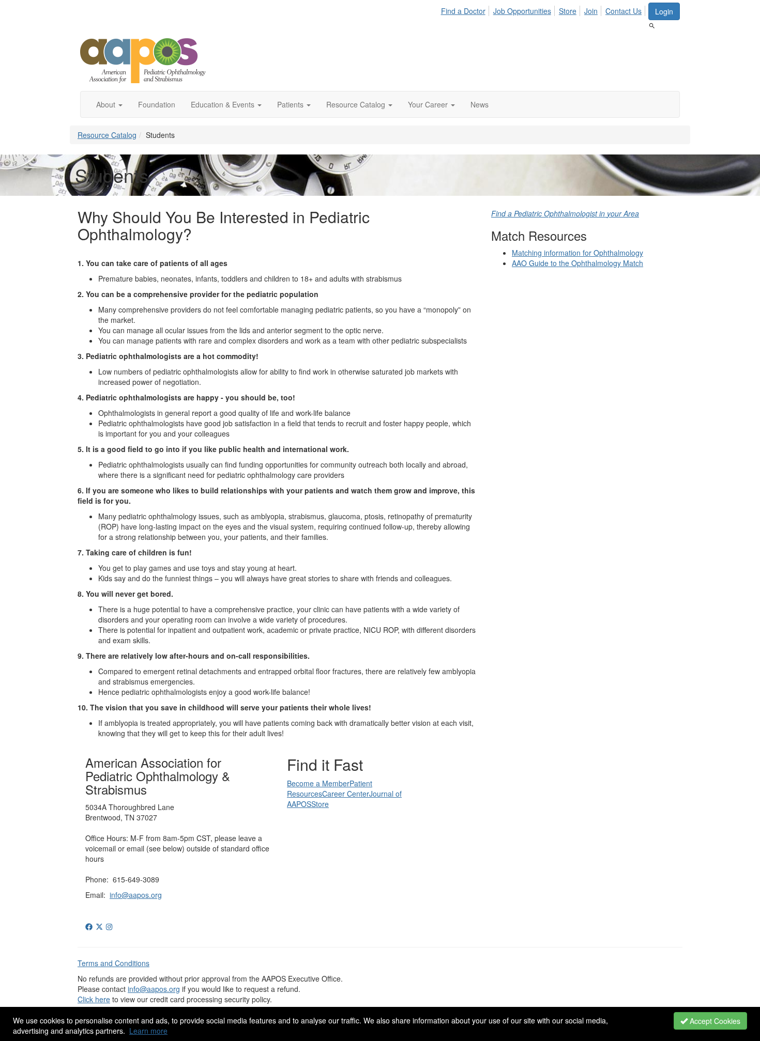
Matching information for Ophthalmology (577, 252)
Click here (94, 999)
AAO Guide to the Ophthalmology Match (577, 263)
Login (664, 11)
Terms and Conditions (113, 963)
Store (567, 11)
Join (591, 11)
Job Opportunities (522, 11)
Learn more (148, 1031)
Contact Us (623, 11)
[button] (109, 104)
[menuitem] (466, 9)
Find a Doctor (463, 11)
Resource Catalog (107, 135)
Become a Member (318, 783)
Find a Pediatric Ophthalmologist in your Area (565, 213)
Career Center (345, 793)
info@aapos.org (136, 895)
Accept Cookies (714, 1021)
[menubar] (544, 9)
